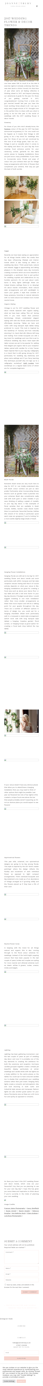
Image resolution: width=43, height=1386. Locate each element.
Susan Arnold (11, 1211)
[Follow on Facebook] (15, 1331)
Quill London (28, 363)
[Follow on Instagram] (19, 1331)
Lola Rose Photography (13, 1216)
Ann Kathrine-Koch (19, 1213)
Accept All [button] (21, 1381)
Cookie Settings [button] (9, 1381)
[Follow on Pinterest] (23, 1331)
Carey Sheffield (33, 1208)
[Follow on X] (27, 1331)
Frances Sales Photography (14, 1208)
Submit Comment (30, 1292)
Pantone (7, 129)
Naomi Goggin (24, 1211)
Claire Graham (32, 1213)
